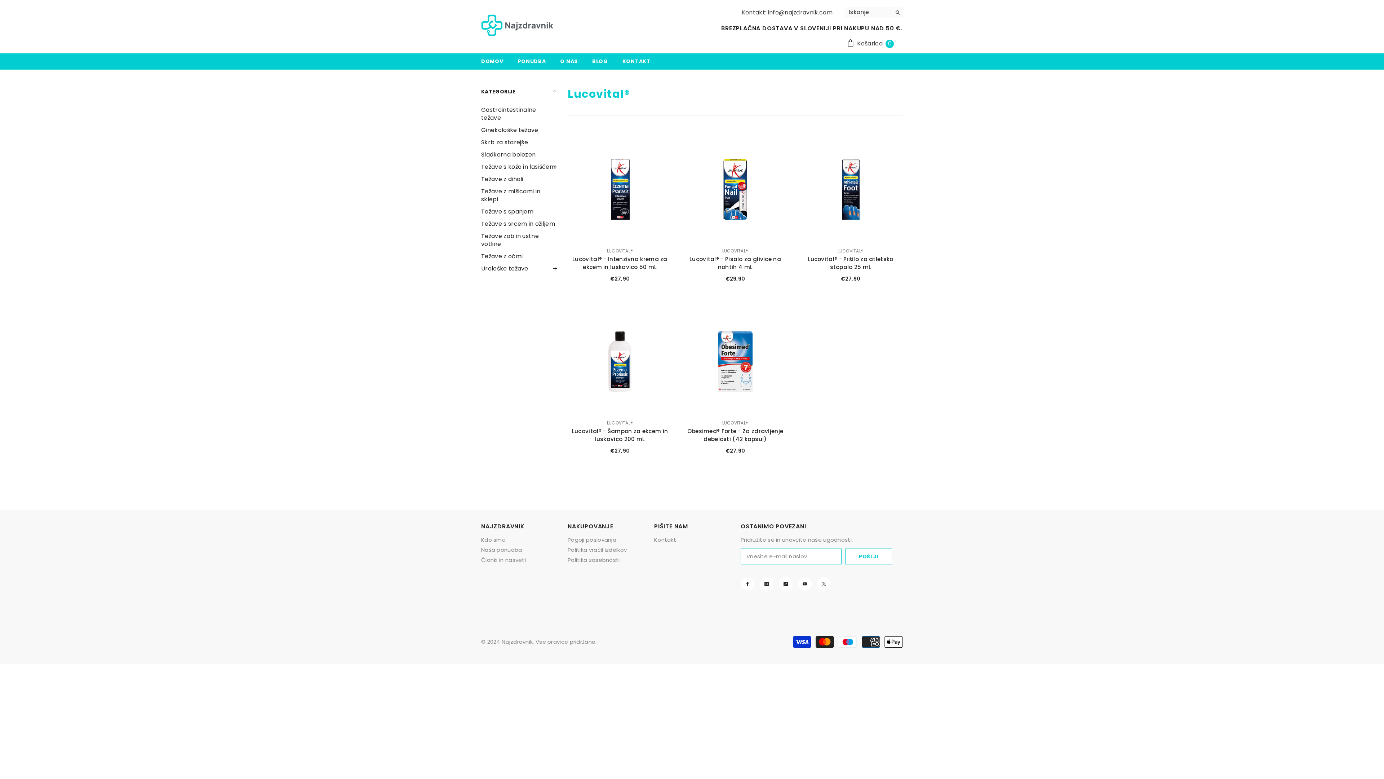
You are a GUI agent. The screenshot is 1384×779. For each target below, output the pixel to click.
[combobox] (868, 12)
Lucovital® (620, 251)
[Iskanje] (874, 12)
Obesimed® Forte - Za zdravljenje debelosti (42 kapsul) (735, 435)
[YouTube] (805, 584)
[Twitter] (824, 584)
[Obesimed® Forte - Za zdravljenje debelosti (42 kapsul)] (735, 361)
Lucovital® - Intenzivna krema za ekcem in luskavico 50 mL (619, 263)
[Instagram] (766, 584)
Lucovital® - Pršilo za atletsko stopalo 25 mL (850, 263)
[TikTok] (786, 584)
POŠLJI (868, 556)
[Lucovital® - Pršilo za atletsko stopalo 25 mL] (850, 189)
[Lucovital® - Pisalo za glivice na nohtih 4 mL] (735, 189)
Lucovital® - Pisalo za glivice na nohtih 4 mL (735, 263)
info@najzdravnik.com (800, 12)
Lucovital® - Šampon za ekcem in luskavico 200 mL (620, 435)
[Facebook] (747, 584)
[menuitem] (519, 114)
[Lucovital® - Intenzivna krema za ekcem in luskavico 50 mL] (620, 189)
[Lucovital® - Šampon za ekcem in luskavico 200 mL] (620, 361)
